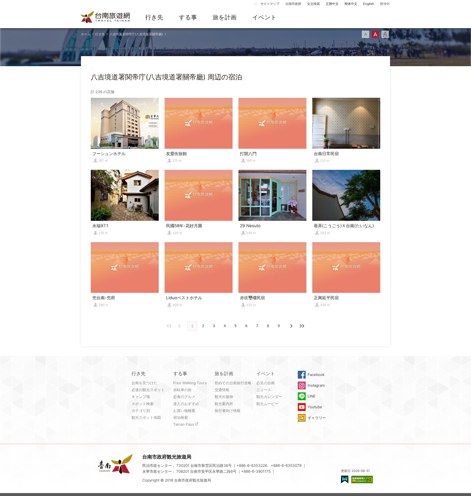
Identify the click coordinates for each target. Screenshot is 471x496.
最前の (169, 326)
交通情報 (222, 389)
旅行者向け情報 (227, 410)
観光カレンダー (269, 396)
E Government (344, 479)
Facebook (316, 374)
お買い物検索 (184, 410)
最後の (302, 326)
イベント (264, 17)
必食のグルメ (184, 396)
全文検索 (313, 4)
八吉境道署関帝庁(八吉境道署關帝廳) (136, 34)
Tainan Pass (183, 424)
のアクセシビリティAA (362, 479)
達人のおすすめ (186, 403)
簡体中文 (350, 4)
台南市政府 (293, 4)
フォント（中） (375, 34)
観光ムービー (267, 403)
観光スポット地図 (146, 417)
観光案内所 (224, 403)
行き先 (154, 17)
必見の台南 (265, 383)
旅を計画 (224, 17)
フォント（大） (385, 34)
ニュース (263, 389)
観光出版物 (224, 396)
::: (255, 3)
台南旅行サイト (105, 17)
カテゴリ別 (140, 410)
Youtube (315, 407)
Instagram (316, 385)
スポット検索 (142, 403)
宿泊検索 (180, 417)
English (368, 4)
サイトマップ (269, 4)
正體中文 (332, 4)
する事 (188, 17)
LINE (311, 396)
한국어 (385, 4)
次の (180, 326)
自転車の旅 (182, 389)
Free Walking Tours (190, 383)
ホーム (86, 34)
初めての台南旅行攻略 (233, 383)
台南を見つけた (144, 383)
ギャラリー (317, 417)
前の (291, 326)
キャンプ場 (140, 396)
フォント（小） (365, 34)
